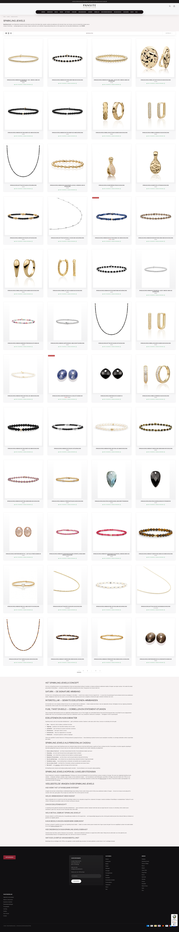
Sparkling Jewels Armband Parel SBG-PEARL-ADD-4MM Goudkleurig (23, 395)
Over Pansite (6, 913)
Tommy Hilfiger (145, 863)
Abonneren (76, 881)
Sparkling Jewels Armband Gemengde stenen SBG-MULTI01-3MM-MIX (23, 343)
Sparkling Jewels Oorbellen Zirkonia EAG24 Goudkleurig (155, 132)
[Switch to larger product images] (6, 33)
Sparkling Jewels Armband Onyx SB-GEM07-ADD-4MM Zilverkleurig (67, 132)
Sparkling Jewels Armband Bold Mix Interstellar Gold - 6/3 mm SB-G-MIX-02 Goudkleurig (67, 186)
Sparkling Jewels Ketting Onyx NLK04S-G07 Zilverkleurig (23, 185)
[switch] (174, 924)
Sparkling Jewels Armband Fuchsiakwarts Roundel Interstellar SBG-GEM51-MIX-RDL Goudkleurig (67, 554)
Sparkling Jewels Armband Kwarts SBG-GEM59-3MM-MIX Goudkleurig (23, 501)
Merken (43, 11)
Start (4, 16)
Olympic (143, 879)
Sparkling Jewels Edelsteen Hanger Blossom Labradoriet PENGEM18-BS (111, 501)
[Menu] (177, 915)
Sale (136, 11)
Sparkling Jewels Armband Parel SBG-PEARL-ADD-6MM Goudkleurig (111, 448)
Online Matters (27, 925)
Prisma (143, 881)
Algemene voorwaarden (8, 897)
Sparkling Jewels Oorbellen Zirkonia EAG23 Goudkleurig (155, 395)
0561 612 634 (103, 778)
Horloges (74, 11)
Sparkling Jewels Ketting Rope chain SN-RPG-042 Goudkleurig (67, 606)
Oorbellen (96, 11)
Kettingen (67, 11)
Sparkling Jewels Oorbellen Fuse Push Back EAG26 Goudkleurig (156, 79)
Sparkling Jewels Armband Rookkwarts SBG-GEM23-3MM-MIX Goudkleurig (155, 237)
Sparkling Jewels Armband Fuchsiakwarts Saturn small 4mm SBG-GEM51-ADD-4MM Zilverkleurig (111, 554)
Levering (5, 909)
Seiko (143, 888)
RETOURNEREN (9, 857)
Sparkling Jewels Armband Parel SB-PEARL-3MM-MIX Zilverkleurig (111, 606)
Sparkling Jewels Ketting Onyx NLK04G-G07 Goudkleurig (112, 343)
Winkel (8, 16)
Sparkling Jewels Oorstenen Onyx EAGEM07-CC (112, 395)
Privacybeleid (6, 906)
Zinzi (143, 890)
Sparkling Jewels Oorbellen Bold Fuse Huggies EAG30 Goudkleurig (23, 290)
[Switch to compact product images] (11, 33)
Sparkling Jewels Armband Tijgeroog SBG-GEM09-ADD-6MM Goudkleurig (156, 553)
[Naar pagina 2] (100, 670)
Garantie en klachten (7, 902)
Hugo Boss (144, 872)
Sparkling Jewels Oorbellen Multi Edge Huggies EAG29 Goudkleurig (111, 132)
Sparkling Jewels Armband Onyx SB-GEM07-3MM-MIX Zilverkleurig (111, 290)
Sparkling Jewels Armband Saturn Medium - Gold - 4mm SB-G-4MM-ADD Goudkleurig (23, 80)
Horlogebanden (82, 11)
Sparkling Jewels (14, 16)
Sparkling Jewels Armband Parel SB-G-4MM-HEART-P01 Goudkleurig (23, 606)
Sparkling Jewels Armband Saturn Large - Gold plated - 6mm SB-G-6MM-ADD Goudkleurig (111, 80)
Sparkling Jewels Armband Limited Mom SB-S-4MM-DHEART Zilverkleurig (67, 343)
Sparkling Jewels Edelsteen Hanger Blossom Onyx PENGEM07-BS (156, 501)
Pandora (143, 859)
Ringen (61, 11)
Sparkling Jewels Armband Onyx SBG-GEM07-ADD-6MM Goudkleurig (23, 448)
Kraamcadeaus (117, 11)
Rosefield (144, 883)
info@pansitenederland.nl (76, 869)
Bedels (56, 11)
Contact (5, 916)
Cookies (5, 911)
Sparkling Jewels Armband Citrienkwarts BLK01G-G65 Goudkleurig (67, 501)
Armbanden (50, 11)
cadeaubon (57, 765)
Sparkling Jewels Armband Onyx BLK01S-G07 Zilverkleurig (67, 448)
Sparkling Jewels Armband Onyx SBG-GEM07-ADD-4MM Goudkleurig (23, 132)
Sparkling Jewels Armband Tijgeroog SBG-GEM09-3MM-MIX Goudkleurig (155, 448)
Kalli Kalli (144, 877)
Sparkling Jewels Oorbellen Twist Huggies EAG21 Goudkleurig (67, 290)
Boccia (143, 865)
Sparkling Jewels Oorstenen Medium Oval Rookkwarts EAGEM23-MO (156, 659)
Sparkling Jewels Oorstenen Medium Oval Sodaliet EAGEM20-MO (67, 395)
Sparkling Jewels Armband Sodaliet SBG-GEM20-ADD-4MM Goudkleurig (111, 237)
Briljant (143, 868)
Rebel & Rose (145, 886)
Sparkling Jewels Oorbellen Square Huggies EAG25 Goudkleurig (156, 343)
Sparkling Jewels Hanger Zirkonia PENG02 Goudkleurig (111, 185)
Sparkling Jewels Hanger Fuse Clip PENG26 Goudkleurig (156, 185)
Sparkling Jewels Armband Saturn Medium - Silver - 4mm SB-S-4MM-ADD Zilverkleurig (155, 291)
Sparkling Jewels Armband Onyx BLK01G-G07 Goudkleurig (23, 237)
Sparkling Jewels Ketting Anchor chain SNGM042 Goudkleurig (155, 606)
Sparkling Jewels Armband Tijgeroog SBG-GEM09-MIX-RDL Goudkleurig (67, 659)
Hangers (90, 11)
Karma (143, 874)
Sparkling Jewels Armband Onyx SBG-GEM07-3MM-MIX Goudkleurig (67, 79)
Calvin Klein (144, 870)
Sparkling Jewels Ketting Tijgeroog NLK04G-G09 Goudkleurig (23, 659)
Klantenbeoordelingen (8, 904)
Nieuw (132, 11)
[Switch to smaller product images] (8, 33)
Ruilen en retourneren (8, 899)
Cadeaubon (126, 11)
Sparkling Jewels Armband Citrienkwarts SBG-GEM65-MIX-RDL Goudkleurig (111, 659)
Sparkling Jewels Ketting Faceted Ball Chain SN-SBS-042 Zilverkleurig (67, 237)
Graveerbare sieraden (106, 11)
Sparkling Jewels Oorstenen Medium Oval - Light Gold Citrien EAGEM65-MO (23, 553)
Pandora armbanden (54, 826)
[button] (32, 84)
